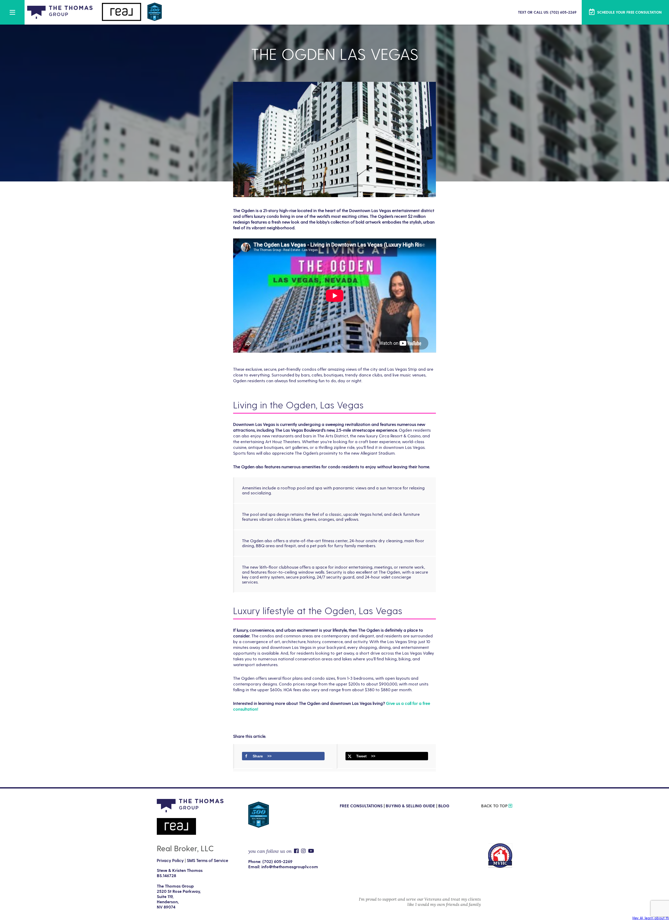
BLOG (443, 805)
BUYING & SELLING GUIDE (410, 805)
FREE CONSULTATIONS (361, 805)
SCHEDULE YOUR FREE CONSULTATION (629, 12)
